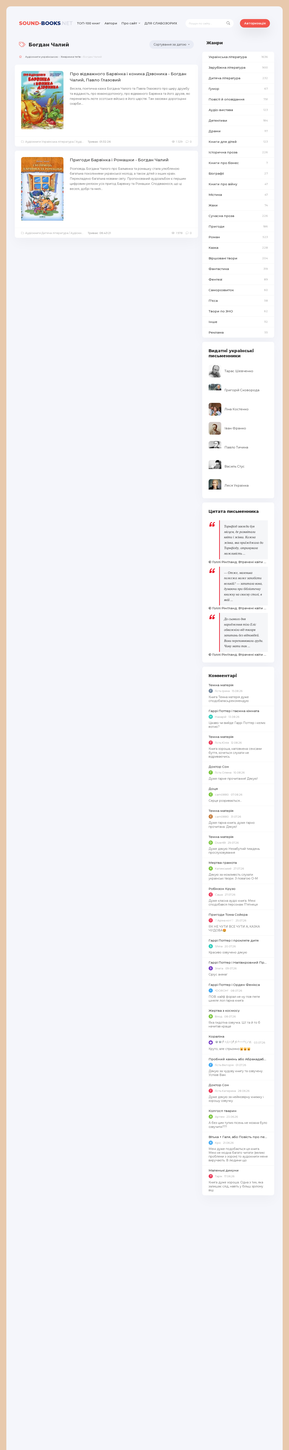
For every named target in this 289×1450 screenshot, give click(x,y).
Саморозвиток (238, 290)
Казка (238, 248)
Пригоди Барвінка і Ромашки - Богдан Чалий (119, 159)
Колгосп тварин (223, 1110)
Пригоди (238, 226)
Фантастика (238, 269)
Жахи (238, 205)
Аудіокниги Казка (82, 233)
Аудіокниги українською (41, 56)
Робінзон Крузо (222, 888)
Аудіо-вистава (238, 110)
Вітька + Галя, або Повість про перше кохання (238, 1136)
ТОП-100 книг (88, 23)
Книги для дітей (238, 142)
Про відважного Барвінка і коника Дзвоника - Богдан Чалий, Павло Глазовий (128, 76)
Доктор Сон (219, 766)
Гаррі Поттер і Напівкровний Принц (238, 962)
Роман (238, 237)
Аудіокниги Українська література (49, 141)
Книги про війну (238, 184)
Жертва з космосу (224, 1010)
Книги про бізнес (238, 163)
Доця (213, 788)
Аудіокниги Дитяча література (46, 233)
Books (46, 23)
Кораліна (216, 1036)
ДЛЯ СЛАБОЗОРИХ (160, 23)
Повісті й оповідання (238, 99)
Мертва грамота (223, 862)
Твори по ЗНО (238, 311)
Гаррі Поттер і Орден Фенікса (234, 984)
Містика (238, 195)
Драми (238, 131)
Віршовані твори (238, 258)
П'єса (238, 301)
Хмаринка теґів (71, 56)
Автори (111, 23)
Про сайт (129, 23)
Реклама (238, 332)
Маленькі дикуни (224, 1170)
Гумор (238, 89)
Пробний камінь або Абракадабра (238, 1059)
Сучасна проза (238, 216)
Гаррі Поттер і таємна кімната (234, 710)
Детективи (238, 120)
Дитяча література (238, 78)
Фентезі (238, 279)
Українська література (238, 57)
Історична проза (238, 152)
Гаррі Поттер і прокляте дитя (234, 940)
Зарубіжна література (238, 67)
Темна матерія (221, 685)
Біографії (238, 173)
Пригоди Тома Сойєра (228, 914)
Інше (238, 322)
